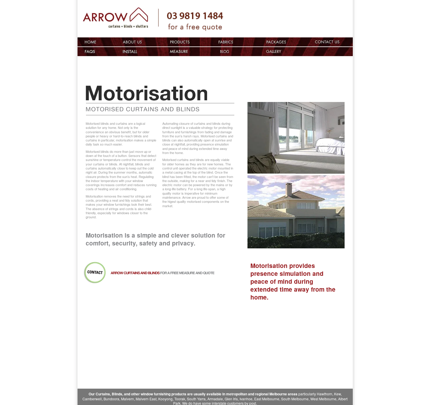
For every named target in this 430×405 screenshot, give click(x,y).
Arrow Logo (121, 19)
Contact (332, 41)
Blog (225, 51)
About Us (132, 41)
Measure (179, 51)
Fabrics (225, 41)
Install (132, 51)
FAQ (90, 51)
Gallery (309, 51)
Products (179, 41)
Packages (276, 41)
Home (90, 41)
